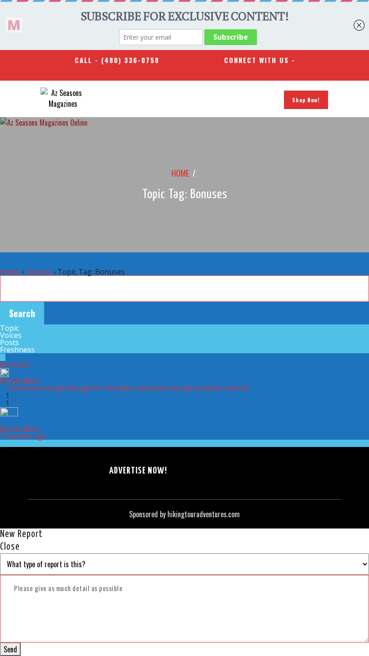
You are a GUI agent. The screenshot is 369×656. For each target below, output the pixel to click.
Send (10, 649)
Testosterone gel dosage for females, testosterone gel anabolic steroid (127, 388)
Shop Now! (306, 100)
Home (180, 173)
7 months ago (23, 436)
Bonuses (15, 364)
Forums (39, 272)
